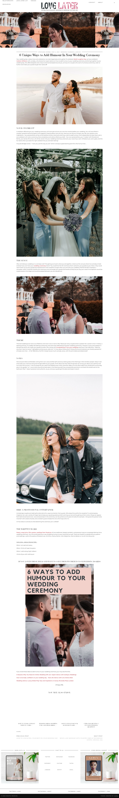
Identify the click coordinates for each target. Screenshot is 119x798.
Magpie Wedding (12, 796)
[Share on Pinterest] (23, 731)
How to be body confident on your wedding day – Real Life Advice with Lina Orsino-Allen (44, 677)
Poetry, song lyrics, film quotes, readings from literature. (34, 532)
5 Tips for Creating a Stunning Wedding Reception (91, 725)
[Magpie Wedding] (59, 6)
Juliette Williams (21, 61)
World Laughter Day (80, 59)
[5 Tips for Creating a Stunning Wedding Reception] (91, 709)
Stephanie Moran (44, 52)
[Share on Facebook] (21, 731)
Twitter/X (15, 791)
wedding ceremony (40, 265)
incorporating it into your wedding (67, 347)
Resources (7, 4)
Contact (92, 2)
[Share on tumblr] (24, 731)
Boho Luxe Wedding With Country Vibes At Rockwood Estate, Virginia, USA (81, 738)
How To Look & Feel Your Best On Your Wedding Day (37, 737)
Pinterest (104, 791)
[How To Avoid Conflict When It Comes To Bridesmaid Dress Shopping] (27, 709)
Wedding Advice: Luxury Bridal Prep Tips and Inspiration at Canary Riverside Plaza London (45, 680)
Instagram (44, 791)
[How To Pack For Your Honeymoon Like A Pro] (70, 709)
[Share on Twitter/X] (22, 731)
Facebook (74, 791)
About (100, 2)
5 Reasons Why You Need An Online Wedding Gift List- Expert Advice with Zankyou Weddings (46, 674)
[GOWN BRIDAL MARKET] (99, 783)
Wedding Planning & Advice (71, 52)
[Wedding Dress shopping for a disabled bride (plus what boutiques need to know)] (48, 709)
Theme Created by (109, 796)
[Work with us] (20, 783)
